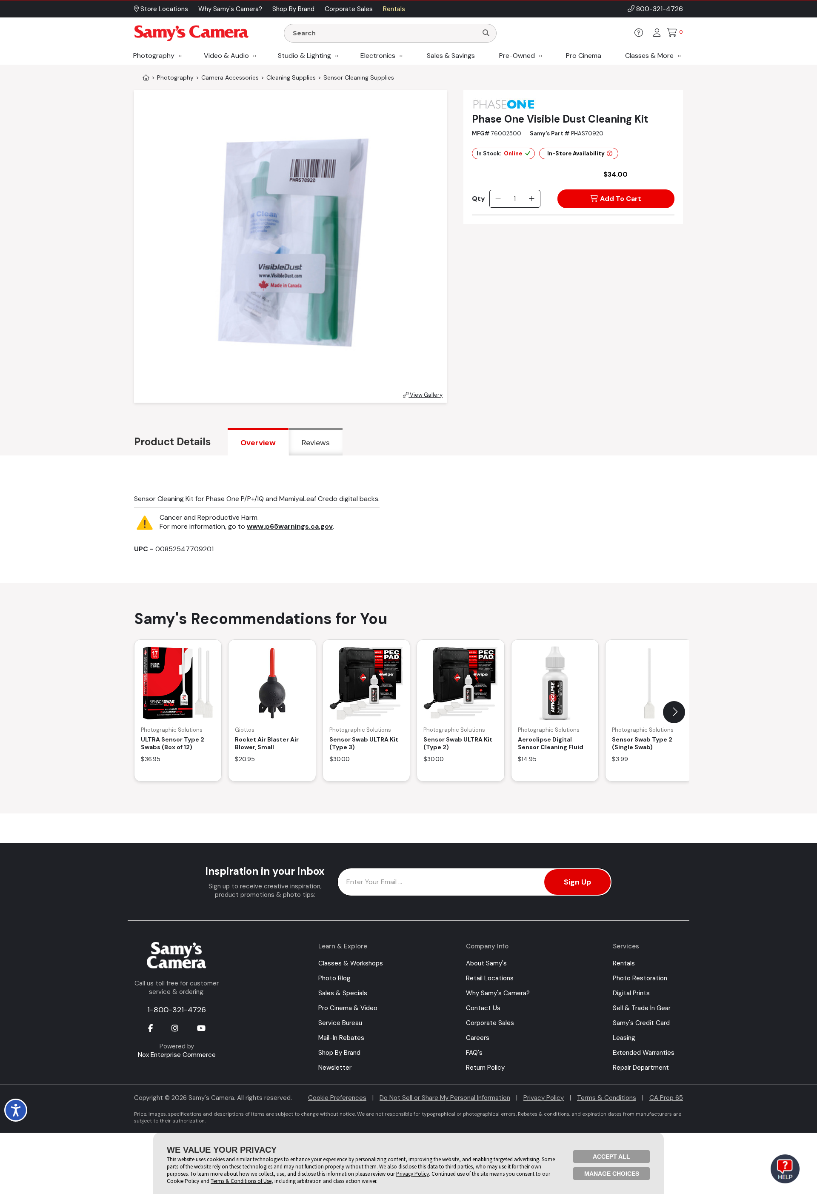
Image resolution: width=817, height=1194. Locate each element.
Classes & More (649, 55)
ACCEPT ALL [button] (611, 1156)
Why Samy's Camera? (498, 993)
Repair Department (641, 1067)
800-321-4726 (659, 8)
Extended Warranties (643, 1052)
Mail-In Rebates (341, 1038)
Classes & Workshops (350, 963)
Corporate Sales (490, 1023)
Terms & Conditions (606, 1098)
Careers (477, 1038)
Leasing (624, 1038)
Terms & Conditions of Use (241, 1181)
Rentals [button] (394, 9)
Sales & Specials (342, 993)
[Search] (486, 33)
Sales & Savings (451, 55)
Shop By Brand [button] (293, 9)
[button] (674, 712)
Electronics (377, 55)
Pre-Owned (517, 55)
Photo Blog (334, 978)
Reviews (316, 443)
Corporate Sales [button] (349, 9)
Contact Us (483, 1008)
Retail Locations (490, 978)
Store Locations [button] (163, 9)
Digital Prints (631, 993)
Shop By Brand (339, 1052)
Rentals (624, 963)
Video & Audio (226, 55)
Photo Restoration (640, 978)
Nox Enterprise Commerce (177, 1055)
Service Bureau (340, 1023)
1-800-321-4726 (176, 1010)
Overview (258, 443)
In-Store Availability (576, 153)
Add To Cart (620, 198)
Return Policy (485, 1067)
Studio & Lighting (304, 55)
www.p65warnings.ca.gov (290, 526)
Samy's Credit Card (641, 1023)
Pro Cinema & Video (347, 1008)
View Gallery (425, 394)
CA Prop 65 (666, 1098)
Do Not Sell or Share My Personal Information (445, 1098)
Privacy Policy (543, 1098)
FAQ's (474, 1052)
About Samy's (486, 963)
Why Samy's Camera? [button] (230, 9)
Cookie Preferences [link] (337, 1098)
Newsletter (334, 1067)
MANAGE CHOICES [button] (611, 1173)
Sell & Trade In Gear (642, 1008)
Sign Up (577, 882)
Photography (153, 55)
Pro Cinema (583, 55)
